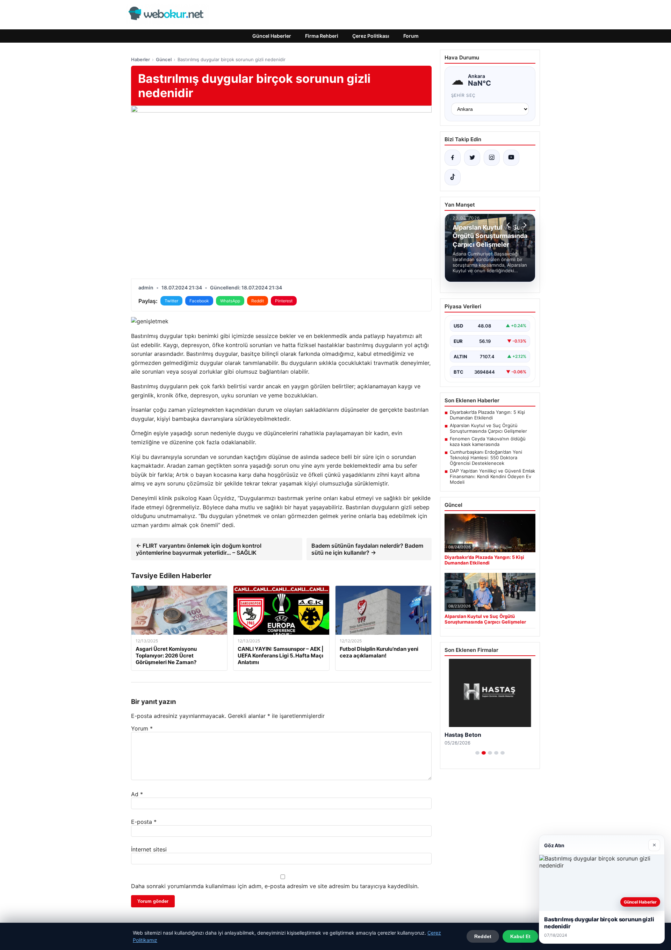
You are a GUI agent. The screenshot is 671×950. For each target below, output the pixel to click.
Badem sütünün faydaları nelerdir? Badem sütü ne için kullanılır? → (367, 549)
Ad (137, 794)
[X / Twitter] (472, 158)
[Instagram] (492, 158)
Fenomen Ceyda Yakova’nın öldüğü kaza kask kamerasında (488, 441)
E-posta (144, 821)
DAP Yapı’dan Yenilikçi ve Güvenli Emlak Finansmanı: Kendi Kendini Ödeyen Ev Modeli (492, 476)
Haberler (140, 59)
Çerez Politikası (370, 36)
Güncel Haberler (271, 36)
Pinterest (284, 300)
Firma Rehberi (321, 36)
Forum (411, 36)
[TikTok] (453, 177)
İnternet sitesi (149, 849)
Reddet (482, 936)
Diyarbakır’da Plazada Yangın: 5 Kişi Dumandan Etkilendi (487, 414)
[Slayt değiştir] (477, 753)
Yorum (142, 728)
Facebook (199, 300)
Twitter (171, 300)
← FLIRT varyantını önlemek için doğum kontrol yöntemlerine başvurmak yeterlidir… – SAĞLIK (198, 549)
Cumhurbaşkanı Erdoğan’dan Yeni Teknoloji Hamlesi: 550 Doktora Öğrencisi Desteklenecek (486, 457)
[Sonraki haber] (524, 225)
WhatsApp (230, 300)
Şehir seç (463, 95)
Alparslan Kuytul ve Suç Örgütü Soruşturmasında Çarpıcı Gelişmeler (488, 428)
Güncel (164, 59)
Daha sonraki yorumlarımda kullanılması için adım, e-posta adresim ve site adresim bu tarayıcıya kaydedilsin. (275, 886)
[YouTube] (511, 158)
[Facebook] (453, 158)
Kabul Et (520, 936)
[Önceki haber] (509, 225)
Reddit (257, 300)
